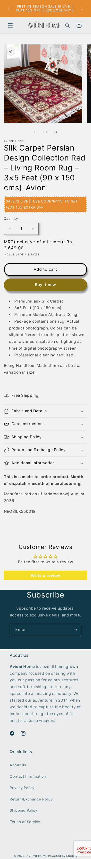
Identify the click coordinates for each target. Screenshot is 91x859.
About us (18, 765)
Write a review (45, 575)
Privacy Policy (22, 788)
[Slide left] (34, 132)
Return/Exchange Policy (31, 799)
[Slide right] (56, 132)
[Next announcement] (81, 8)
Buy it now (45, 284)
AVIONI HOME (36, 856)
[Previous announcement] (9, 8)
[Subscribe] (75, 630)
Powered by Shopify (62, 856)
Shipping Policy (23, 810)
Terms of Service (25, 822)
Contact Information (28, 776)
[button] (10, 25)
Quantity (11, 218)
